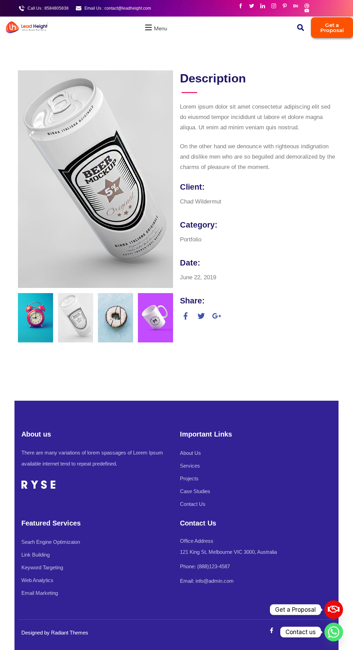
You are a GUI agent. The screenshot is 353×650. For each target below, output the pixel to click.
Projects (189, 478)
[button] (155, 27)
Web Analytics (37, 580)
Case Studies (195, 491)
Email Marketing (39, 593)
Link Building (35, 555)
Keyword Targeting (42, 567)
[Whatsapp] (333, 632)
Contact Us (192, 504)
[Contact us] (333, 609)
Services (190, 466)
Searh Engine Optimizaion (50, 542)
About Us (190, 453)
